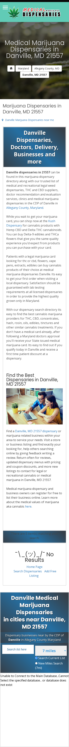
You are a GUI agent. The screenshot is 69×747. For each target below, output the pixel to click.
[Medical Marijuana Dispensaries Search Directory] (34, 12)
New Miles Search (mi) (49, 665)
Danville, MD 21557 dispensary (36, 431)
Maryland (23, 68)
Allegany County (17, 208)
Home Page (34, 567)
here (28, 506)
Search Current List (51, 658)
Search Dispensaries (28, 571)
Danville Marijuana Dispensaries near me (29, 120)
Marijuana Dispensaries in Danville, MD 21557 (32, 109)
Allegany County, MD (46, 68)
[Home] (11, 68)
